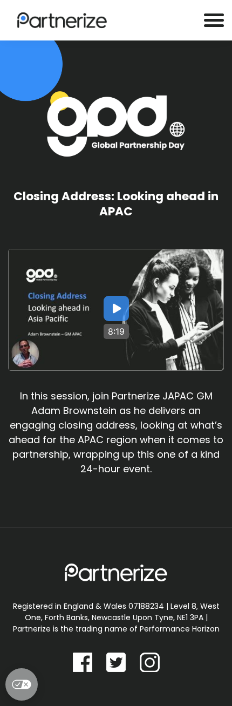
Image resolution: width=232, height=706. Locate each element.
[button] (116, 309)
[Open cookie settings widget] (21, 684)
